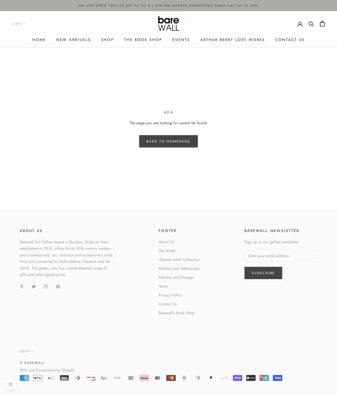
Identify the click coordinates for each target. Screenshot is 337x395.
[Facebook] (22, 286)
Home (39, 39)
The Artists (167, 250)
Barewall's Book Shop (176, 313)
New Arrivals (73, 39)
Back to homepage (168, 141)
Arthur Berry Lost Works (232, 39)
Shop (107, 39)
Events (181, 39)
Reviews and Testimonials (179, 268)
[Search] (311, 23)
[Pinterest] (58, 286)
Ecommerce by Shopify (55, 370)
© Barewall (32, 362)
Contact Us (290, 39)
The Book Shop (143, 39)
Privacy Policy (170, 295)
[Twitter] (34, 286)
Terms (163, 286)
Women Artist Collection (179, 259)
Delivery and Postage (176, 277)
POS (23, 370)
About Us (166, 242)
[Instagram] (46, 286)
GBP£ (17, 23)
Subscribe (263, 272)
